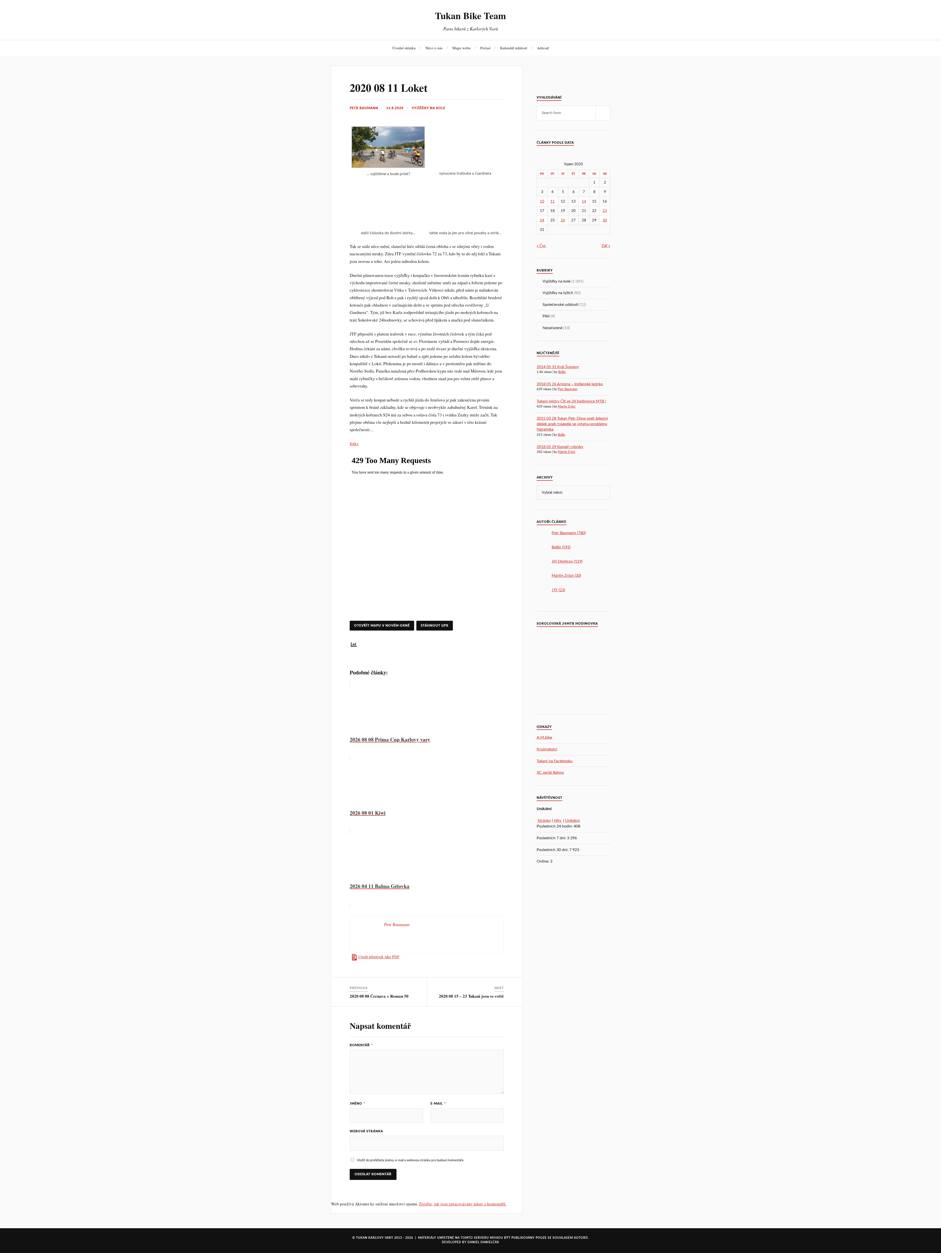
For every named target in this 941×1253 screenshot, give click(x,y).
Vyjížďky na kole (428, 108)
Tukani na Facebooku (554, 761)
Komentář (361, 1045)
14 (584, 201)
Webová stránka (366, 1131)
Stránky (544, 821)
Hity (558, 821)
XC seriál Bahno (550, 773)
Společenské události (561, 305)
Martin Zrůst (566, 406)
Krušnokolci (547, 749)
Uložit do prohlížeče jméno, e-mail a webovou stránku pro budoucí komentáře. (410, 1160)
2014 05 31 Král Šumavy (558, 367)
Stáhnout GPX (434, 625)
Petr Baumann (364, 108)
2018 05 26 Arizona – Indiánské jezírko (570, 384)
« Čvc (541, 246)
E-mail (438, 1103)
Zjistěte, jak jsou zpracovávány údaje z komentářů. (463, 1204)
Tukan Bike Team (470, 15)
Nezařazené (552, 328)
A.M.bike (544, 737)
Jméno (357, 1103)
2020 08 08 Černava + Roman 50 (379, 996)
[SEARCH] (602, 113)
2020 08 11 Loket (389, 87)
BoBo (562, 372)
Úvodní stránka (404, 47)
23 (605, 211)
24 (542, 220)
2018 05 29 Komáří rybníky (560, 447)
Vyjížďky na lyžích (558, 293)
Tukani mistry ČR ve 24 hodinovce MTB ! (571, 401)
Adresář (543, 47)
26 (563, 220)
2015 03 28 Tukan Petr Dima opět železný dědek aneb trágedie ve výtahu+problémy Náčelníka (572, 423)
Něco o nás (434, 47)
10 (542, 201)
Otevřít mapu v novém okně (382, 625)
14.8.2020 (395, 108)
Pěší (546, 316)
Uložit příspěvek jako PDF (378, 956)
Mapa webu (461, 47)
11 (552, 201)
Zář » (606, 246)
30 (605, 220)
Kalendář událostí (513, 47)
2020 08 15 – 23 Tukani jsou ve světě (471, 996)
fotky (354, 443)
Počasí (485, 47)
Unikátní (572, 821)
